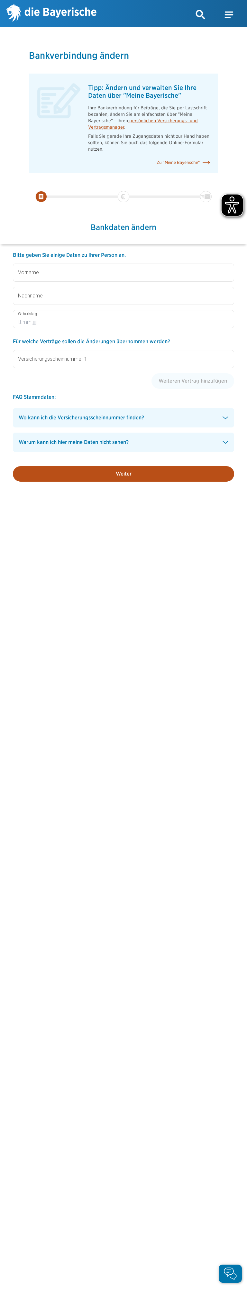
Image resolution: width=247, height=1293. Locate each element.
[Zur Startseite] (51, 13)
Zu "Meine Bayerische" (178, 162)
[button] (200, 14)
